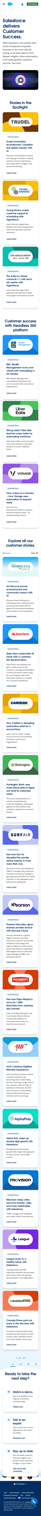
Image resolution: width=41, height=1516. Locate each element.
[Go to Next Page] (35, 1364)
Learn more (11, 173)
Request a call (19, 1438)
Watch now (18, 1406)
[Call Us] (34, 1501)
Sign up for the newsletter (19, 1469)
